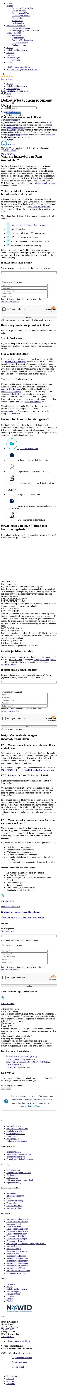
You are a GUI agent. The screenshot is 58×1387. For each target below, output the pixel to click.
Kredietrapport (18, 38)
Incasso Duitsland (14, 1246)
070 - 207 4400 (7, 1329)
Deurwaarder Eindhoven (17, 1236)
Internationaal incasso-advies (18, 1154)
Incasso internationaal (15, 25)
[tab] (29, 758)
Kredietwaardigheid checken (18, 1172)
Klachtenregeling (13, 88)
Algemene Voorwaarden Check (19, 1180)
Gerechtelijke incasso (21, 15)
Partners (9, 140)
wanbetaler (49, 135)
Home (9, 3)
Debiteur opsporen (20, 43)
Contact (9, 62)
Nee (8, 1088)
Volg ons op (11, 1376)
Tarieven (10, 55)
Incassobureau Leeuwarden (18, 1270)
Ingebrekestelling (13, 1182)
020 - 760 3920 (7, 1336)
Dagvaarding (17, 18)
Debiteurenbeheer (14, 1175)
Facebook (10, 1383)
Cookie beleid (18, 1367)
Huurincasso (17, 20)
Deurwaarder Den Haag (16, 1234)
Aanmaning (11, 1193)
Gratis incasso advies (15, 1131)
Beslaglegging (18, 23)
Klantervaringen (13, 57)
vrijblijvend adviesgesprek (38, 770)
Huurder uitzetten (13, 1226)
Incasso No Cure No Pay (22, 8)
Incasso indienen (13, 1126)
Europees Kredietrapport (22, 40)
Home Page (6, 91)
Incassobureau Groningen (17, 1263)
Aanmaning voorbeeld (15, 1273)
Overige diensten (13, 33)
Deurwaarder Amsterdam (17, 1229)
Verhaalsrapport (18, 35)
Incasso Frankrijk (13, 1248)
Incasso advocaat (13, 1224)
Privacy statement (19, 1362)
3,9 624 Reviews (6, 76)
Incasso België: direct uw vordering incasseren (26, 1243)
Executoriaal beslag (14, 1205)
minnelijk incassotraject (15, 361)
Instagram (10, 1381)
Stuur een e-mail (8, 931)
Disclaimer (11, 1301)
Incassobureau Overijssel (17, 1258)
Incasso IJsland (12, 1253)
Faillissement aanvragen (16, 1141)
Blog (8, 93)
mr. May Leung (13, 1067)
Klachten (10, 52)
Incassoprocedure (13, 1208)
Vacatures (10, 1284)
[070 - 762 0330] (2, 896)
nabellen (25, 135)
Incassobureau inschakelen (17, 1219)
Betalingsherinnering (15, 1196)
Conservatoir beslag (14, 1201)
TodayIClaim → (35, 1106)
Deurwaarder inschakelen (17, 1221)
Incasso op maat (18, 11)
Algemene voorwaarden (22, 1357)
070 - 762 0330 (7, 901)
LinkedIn (10, 1378)
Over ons (16, 60)
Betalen (9, 47)
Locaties (10, 1296)
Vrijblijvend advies (14, 115)
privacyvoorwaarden (10, 302)
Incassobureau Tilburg (15, 1268)
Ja (3, 1088)
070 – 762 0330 (8, 144)
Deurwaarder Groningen (16, 1239)
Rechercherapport (19, 45)
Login (9, 96)
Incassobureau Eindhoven (17, 1266)
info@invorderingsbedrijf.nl (18, 67)
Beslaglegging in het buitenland (25, 30)
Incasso (9, 6)
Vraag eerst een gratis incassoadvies (21, 69)
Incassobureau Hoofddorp (17, 1261)
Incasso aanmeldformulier (23, 13)
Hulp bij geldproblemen (16, 50)
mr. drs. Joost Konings (15, 1059)
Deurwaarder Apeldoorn (16, 1251)
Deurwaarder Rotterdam (16, 1241)
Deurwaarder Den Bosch (17, 1231)
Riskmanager (12, 1177)
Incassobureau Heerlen (16, 1256)
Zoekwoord (6, 108)
